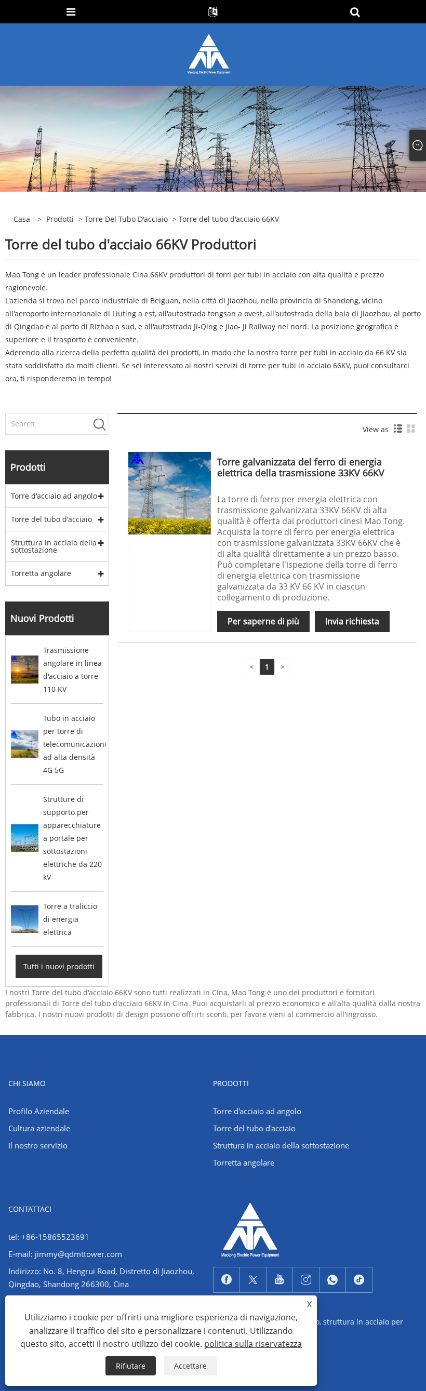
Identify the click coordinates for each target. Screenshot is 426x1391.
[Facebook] (226, 1280)
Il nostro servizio (38, 1145)
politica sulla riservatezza (253, 1343)
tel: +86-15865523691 (48, 1237)
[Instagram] (306, 1280)
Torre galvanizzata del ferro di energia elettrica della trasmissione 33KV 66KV (300, 467)
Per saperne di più (263, 621)
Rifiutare (130, 1366)
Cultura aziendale (39, 1128)
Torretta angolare (41, 573)
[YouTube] (279, 1280)
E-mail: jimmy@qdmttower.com (65, 1254)
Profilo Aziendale (38, 1111)
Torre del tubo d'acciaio (126, 219)
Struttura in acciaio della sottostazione (54, 546)
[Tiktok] (358, 1280)
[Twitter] (253, 1280)
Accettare (190, 1366)
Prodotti (60, 219)
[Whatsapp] (332, 1280)
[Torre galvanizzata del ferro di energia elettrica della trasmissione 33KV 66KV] (169, 493)
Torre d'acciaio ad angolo (54, 496)
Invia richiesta (352, 621)
